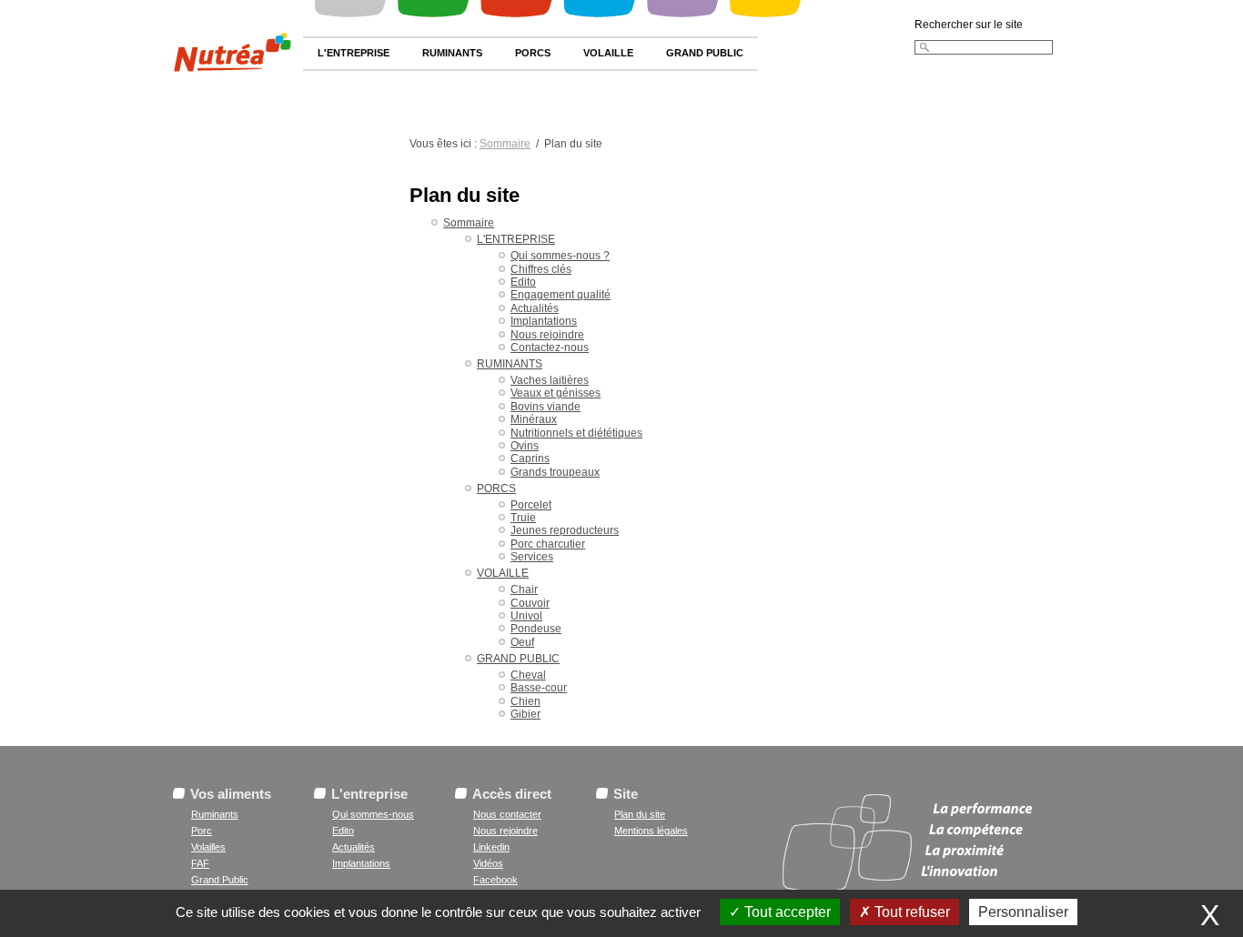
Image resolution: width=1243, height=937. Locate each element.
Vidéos (488, 863)
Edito (343, 830)
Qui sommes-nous (373, 814)
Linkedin (491, 846)
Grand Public (219, 879)
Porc (201, 830)
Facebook (495, 879)
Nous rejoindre (505, 830)
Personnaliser (1023, 912)
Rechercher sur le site (969, 24)
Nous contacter (507, 814)
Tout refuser (910, 912)
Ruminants (214, 814)
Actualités (353, 846)
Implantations (361, 863)
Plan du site (639, 814)
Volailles (208, 846)
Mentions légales (651, 830)
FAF (200, 863)
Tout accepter (786, 912)
